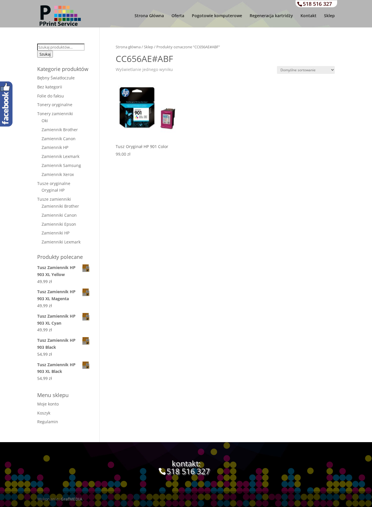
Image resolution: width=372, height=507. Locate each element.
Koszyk (43, 413)
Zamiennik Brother (60, 129)
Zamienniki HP (55, 233)
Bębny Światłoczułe (56, 78)
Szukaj (45, 54)
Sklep (329, 16)
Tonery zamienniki (55, 113)
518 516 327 (317, 3)
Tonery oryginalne (54, 104)
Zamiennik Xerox (58, 174)
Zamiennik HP (55, 147)
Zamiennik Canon (59, 138)
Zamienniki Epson (59, 224)
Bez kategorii (49, 87)
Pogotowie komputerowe (217, 16)
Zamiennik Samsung (61, 165)
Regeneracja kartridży (271, 16)
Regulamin (47, 421)
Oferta (177, 16)
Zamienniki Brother (60, 206)
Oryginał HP (53, 190)
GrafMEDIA (72, 499)
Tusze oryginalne (53, 183)
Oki (45, 120)
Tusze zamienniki (54, 199)
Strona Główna (149, 16)
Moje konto (48, 404)
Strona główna (128, 46)
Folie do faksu (50, 96)
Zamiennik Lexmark (60, 156)
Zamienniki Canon (59, 215)
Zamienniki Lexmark (61, 242)
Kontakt (308, 16)
